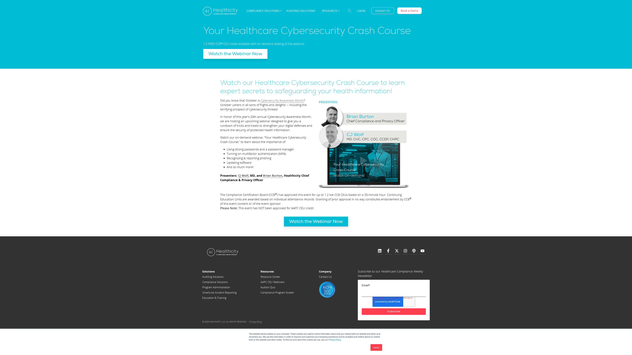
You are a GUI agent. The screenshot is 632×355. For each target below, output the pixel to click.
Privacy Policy (335, 339)
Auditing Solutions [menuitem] (300, 11)
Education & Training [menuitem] (214, 298)
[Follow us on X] (397, 251)
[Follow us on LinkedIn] (379, 251)
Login (361, 11)
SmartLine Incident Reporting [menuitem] (219, 292)
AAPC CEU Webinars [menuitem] (272, 282)
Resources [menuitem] (330, 11)
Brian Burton (272, 176)
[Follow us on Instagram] (405, 251)
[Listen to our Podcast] (414, 251)
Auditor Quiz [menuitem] (268, 287)
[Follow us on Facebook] (388, 251)
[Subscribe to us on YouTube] (422, 251)
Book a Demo (409, 10)
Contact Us (382, 10)
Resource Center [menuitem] (270, 277)
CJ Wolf (243, 176)
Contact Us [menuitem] (325, 277)
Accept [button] (376, 347)
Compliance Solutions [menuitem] (263, 11)
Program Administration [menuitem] (216, 287)
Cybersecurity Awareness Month (282, 100)
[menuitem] (219, 271)
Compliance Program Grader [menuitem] (277, 292)
